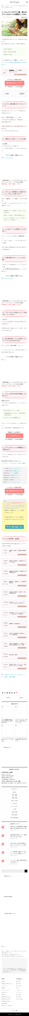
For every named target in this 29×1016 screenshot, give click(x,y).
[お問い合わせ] (14, 1011)
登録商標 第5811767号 (6, 996)
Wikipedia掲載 (4, 1003)
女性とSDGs (14, 814)
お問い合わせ (4, 992)
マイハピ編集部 (14, 473)
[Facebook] (5, 693)
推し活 (14, 792)
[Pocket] (10, 693)
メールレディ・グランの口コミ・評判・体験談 (13, 463)
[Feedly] (14, 693)
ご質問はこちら (17, 470)
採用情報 (3, 994)
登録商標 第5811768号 (6, 999)
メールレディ (14, 803)
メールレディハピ (14, 482)
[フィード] (12, 693)
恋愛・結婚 (14, 797)
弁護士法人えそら (14, 477)
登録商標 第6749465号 (6, 1001)
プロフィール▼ (22, 554)
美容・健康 (14, 795)
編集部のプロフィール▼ (20, 74)
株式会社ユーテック (15, 475)
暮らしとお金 (14, 800)
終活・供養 (14, 812)
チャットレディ (14, 806)
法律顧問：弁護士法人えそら (7, 983)
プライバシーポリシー (15, 468)
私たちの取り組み (14, 817)
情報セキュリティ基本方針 (7, 1005)
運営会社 (3, 981)
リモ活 (14, 809)
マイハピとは (4, 985)
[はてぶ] (7, 693)
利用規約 (3, 988)
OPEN (22, 93)
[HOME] (2, 5)
